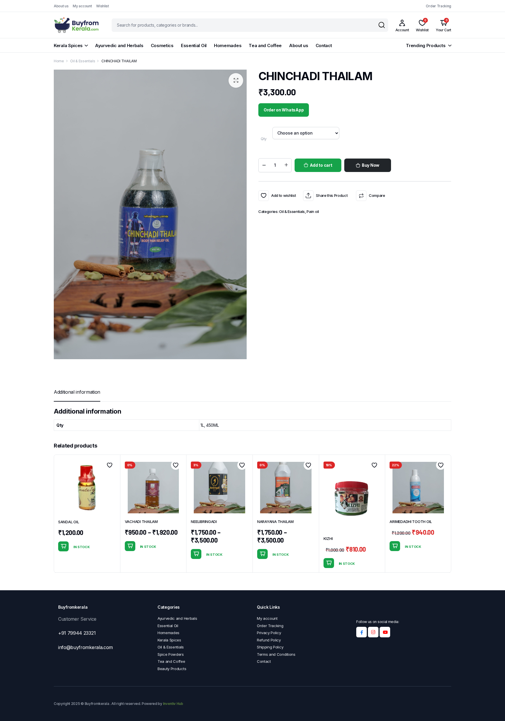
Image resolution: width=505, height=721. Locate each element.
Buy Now (370, 165)
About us (61, 6)
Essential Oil (194, 45)
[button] (236, 80)
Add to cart (321, 165)
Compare (377, 195)
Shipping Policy (270, 647)
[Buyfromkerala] (77, 25)
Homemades (227, 45)
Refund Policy (269, 640)
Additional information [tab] (77, 392)
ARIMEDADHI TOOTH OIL (411, 521)
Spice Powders (171, 654)
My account (82, 6)
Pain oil (313, 211)
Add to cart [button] (63, 546)
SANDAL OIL (68, 521)
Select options (130, 546)
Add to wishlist (263, 195)
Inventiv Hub (173, 703)
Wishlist (102, 6)
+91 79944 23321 (77, 633)
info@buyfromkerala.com (85, 647)
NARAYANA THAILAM (275, 521)
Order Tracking (438, 6)
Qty (264, 138)
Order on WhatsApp (284, 109)
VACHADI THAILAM (141, 521)
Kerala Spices (68, 45)
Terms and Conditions (276, 654)
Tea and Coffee (265, 45)
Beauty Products (172, 668)
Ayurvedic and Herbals (119, 45)
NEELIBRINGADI (204, 521)
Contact (324, 45)
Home (59, 61)
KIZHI (328, 538)
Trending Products (425, 45)
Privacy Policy (269, 632)
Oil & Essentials (82, 61)
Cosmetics (162, 45)
